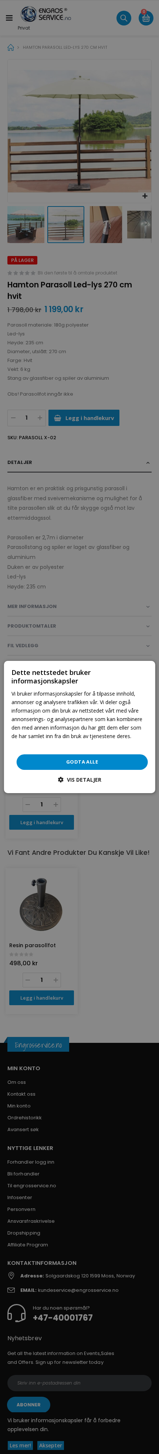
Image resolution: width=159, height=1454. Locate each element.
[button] (79, 779)
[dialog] (79, 727)
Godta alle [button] (82, 761)
